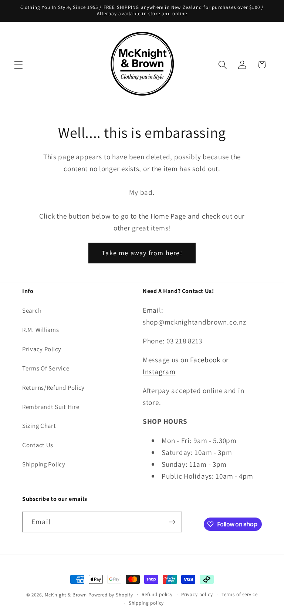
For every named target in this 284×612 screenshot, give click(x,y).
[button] (18, 64)
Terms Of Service (46, 368)
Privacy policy (197, 594)
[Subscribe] (172, 522)
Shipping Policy (43, 464)
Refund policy (157, 594)
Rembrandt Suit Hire (51, 407)
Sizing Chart (39, 426)
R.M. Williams (40, 330)
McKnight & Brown (66, 595)
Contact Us (37, 445)
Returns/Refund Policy (53, 387)
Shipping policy (146, 603)
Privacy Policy (41, 349)
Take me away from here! (142, 253)
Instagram (159, 371)
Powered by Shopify (110, 595)
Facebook (205, 360)
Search (31, 310)
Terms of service (240, 594)
